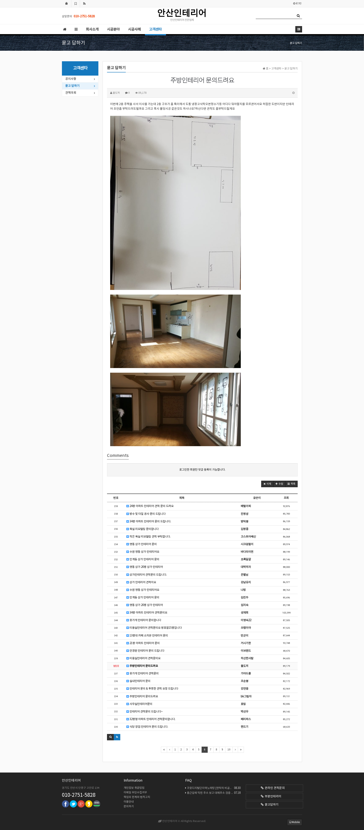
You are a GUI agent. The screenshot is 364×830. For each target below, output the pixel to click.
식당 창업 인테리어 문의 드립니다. (148, 727)
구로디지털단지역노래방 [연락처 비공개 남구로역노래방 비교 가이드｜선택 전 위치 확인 (214, 788)
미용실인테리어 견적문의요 (145, 658)
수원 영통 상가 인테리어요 (144, 552)
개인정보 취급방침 (134, 788)
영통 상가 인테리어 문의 (143, 544)
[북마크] (75, 3)
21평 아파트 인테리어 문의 (144, 643)
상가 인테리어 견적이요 (142, 582)
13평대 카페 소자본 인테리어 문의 (148, 635)
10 (229, 749)
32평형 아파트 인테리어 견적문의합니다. (152, 719)
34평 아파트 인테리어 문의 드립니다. (150, 521)
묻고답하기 (271, 804)
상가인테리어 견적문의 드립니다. (148, 574)
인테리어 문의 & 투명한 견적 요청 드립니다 (153, 688)
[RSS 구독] (84, 3)
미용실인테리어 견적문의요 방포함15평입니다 (155, 628)
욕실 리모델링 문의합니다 (144, 529)
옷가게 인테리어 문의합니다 (145, 620)
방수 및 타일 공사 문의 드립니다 (147, 514)
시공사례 (134, 29)
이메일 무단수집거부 (135, 792)
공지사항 (70, 79)
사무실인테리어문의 (140, 704)
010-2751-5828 (78, 795)
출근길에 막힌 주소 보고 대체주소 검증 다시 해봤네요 (214, 793)
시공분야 (113, 29)
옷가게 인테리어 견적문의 (144, 673)
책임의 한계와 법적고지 (137, 797)
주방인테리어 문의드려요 (143, 666)
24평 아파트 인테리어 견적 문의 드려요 (151, 506)
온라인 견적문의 (274, 788)
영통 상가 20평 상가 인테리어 (146, 567)
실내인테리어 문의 (139, 681)
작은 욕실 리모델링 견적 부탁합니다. (150, 536)
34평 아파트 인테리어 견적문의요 (148, 612)
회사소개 (92, 29)
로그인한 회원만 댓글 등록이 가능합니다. (202, 469)
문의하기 (129, 806)
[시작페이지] (66, 3)
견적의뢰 (70, 93)
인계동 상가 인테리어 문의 (144, 559)
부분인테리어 (272, 796)
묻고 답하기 (72, 86)
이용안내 (129, 801)
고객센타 (155, 29)
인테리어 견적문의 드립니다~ (146, 711)
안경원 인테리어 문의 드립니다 (146, 651)
